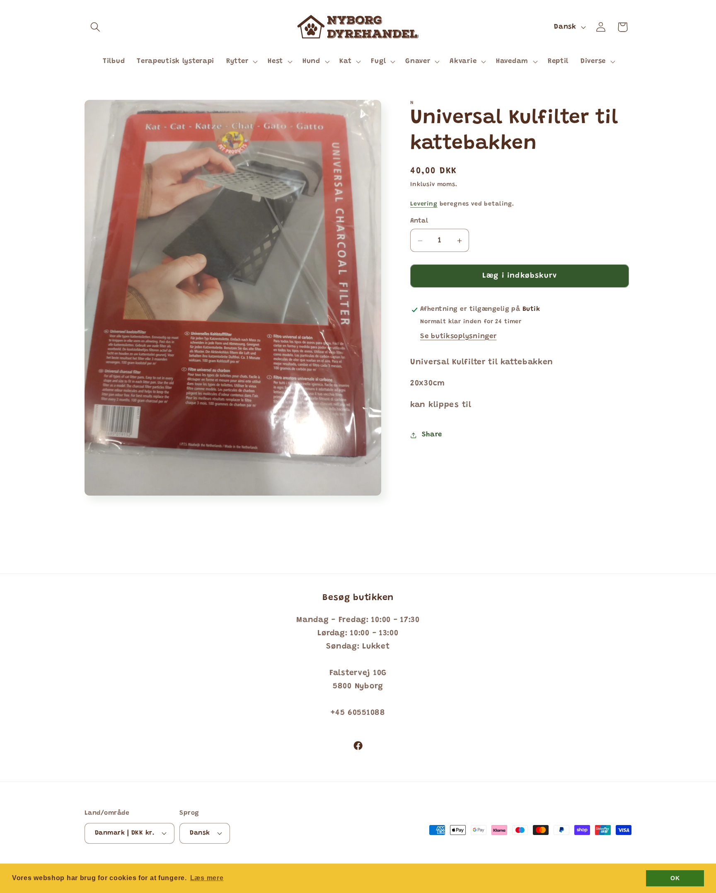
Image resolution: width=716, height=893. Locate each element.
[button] (95, 27)
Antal (419, 221)
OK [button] (675, 878)
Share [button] (432, 434)
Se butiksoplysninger (458, 336)
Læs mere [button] (207, 877)
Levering (424, 204)
